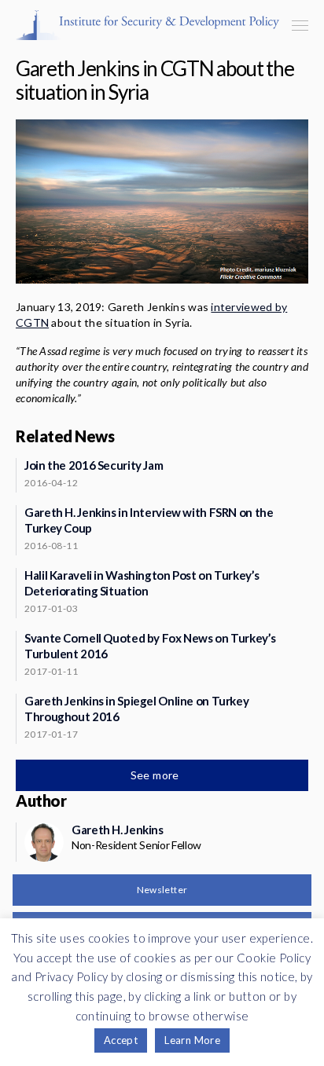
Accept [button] (121, 1040)
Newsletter (162, 890)
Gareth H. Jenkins (118, 829)
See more (156, 775)
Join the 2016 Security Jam (93, 465)
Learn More (192, 1040)
